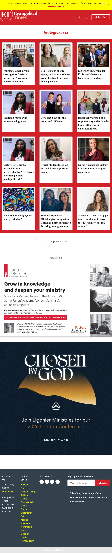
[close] (109, 5)
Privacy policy (27, 541)
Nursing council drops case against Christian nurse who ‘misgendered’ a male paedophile (17, 76)
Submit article (27, 502)
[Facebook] (41, 482)
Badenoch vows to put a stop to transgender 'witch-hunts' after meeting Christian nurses (93, 123)
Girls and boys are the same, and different (53, 119)
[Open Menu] (86, 17)
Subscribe (100, 17)
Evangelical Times (60, 550)
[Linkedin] (57, 482)
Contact (24, 509)
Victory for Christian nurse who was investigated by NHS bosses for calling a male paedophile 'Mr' (18, 172)
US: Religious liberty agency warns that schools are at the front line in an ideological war (55, 76)
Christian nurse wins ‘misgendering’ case (15, 119)
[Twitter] (47, 482)
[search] (80, 17)
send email (7, 492)
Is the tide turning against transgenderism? (18, 217)
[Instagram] (52, 482)
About (24, 506)
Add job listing (28, 492)
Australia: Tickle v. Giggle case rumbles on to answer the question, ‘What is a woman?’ (93, 221)
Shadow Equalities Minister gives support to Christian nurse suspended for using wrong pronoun (56, 221)
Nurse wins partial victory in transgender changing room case (93, 168)
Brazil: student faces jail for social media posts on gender (54, 168)
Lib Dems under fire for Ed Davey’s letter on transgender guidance (91, 74)
